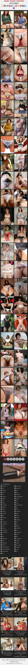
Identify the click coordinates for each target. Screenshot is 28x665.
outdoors (17, 511)
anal (3, 488)
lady (16, 490)
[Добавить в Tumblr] (23, 6)
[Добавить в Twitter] (25, 6)
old (16, 507)
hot (3, 553)
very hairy (18, 545)
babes (3, 498)
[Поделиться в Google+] (9, 6)
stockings (18, 532)
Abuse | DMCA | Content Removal (10, 659)
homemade (5, 551)
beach (3, 503)
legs (16, 492)
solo (16, 530)
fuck (3, 536)
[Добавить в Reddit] (18, 6)
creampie (4, 524)
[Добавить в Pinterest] (16, 6)
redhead (17, 519)
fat (2, 534)
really (17, 517)
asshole (4, 496)
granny (4, 545)
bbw (3, 500)
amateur (4, 486)
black (3, 509)
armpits (4, 490)
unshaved (18, 538)
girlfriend (4, 538)
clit (2, 519)
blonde (4, 511)
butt (3, 515)
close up (4, 522)
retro (16, 522)
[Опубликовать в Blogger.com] (3, 6)
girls (3, 540)
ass (3, 494)
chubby (4, 517)
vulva (17, 549)
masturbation (19, 496)
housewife (18, 486)
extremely (4, 532)
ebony (3, 528)
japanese (18, 488)
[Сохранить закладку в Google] (7, 6)
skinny (17, 526)
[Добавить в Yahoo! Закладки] (14, 8)
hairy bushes (5, 547)
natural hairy (18, 505)
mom (16, 503)
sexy (16, 524)
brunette (4, 513)
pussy (17, 515)
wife (16, 551)
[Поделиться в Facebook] (5, 6)
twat (16, 536)
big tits (3, 507)
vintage (17, 547)
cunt (3, 526)
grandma (4, 543)
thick (16, 534)
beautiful (4, 505)
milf (16, 500)
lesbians (17, 494)
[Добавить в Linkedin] (11, 6)
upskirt (17, 540)
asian (3, 492)
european (4, 530)
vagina (17, 543)
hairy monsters (6, 549)
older (16, 509)
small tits (17, 528)
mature (17, 498)
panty (17, 513)
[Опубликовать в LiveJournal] (14, 6)
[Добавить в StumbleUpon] (20, 6)
